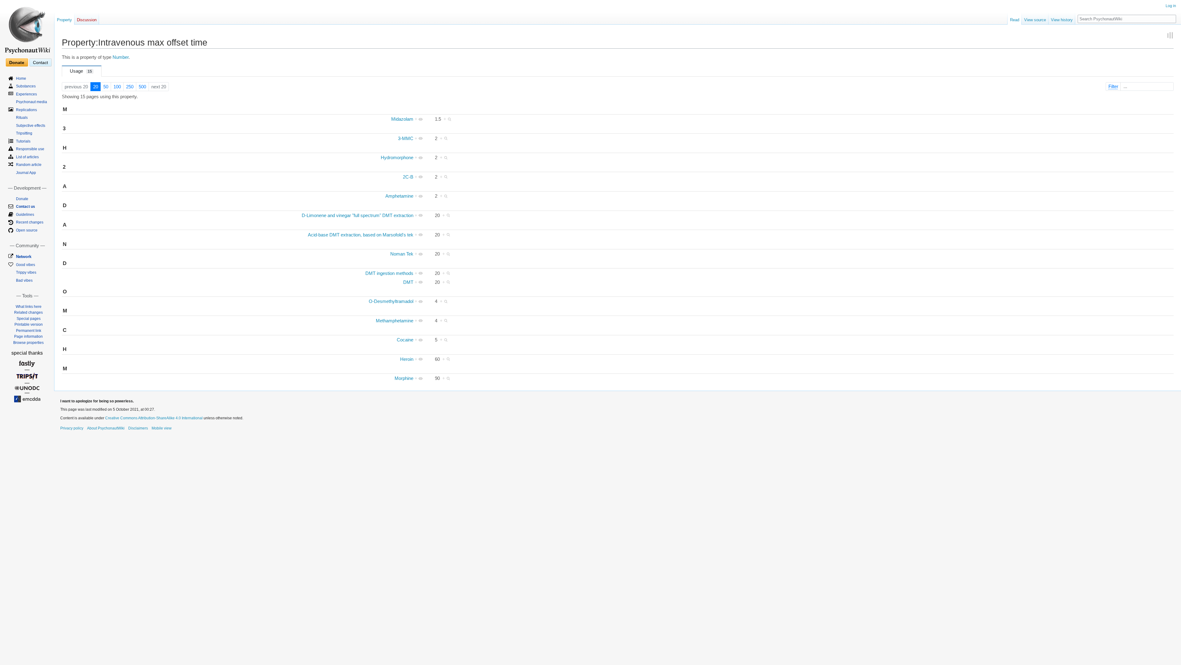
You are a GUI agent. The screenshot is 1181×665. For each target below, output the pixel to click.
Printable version (28, 324)
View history (1062, 20)
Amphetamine (399, 196)
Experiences (26, 94)
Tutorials (23, 141)
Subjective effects (30, 125)
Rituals (22, 117)
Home (21, 78)
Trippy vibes (26, 272)
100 (117, 86)
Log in (1171, 6)
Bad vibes (24, 280)
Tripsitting (24, 133)
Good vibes (25, 265)
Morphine (404, 378)
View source (1035, 20)
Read (1014, 20)
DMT (408, 282)
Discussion (87, 20)
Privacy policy (71, 428)
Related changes (28, 312)
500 (142, 86)
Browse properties (28, 343)
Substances (26, 86)
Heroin (406, 359)
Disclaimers (138, 428)
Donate (16, 62)
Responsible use (30, 149)
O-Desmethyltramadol (391, 301)
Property (64, 20)
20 (95, 86)
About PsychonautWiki (106, 428)
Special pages (29, 318)
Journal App (26, 173)
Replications (26, 110)
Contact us (25, 206)
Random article (29, 165)
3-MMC (405, 138)
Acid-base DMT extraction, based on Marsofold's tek (360, 234)
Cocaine (405, 339)
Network (23, 256)
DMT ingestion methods (389, 273)
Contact (40, 62)
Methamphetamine (394, 320)
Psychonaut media (31, 102)
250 (129, 86)
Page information (28, 336)
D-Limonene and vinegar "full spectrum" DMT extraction (357, 215)
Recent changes (29, 222)
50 (105, 86)
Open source (27, 230)
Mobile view (162, 428)
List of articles (27, 157)
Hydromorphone (397, 157)
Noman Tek (401, 254)
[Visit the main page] (27, 27)
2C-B (408, 177)
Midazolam (402, 119)
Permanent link (28, 330)
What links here (29, 306)
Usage (81, 71)
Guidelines (25, 214)
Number (121, 57)
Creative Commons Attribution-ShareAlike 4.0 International (154, 418)
